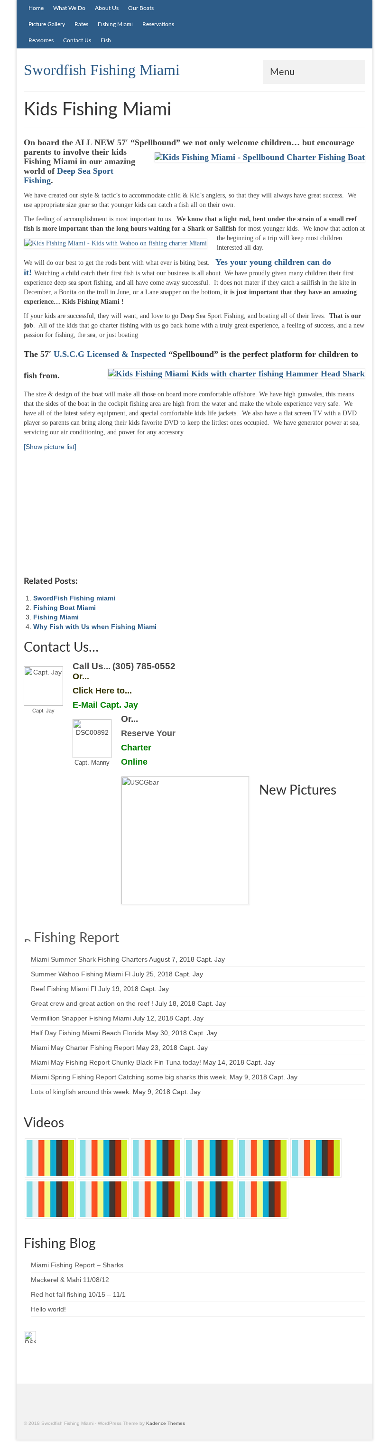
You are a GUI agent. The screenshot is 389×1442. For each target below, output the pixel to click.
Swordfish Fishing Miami (102, 69)
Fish (106, 40)
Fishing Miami (115, 24)
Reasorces (41, 40)
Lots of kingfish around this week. (81, 1092)
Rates (81, 24)
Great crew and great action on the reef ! (92, 1003)
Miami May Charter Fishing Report (82, 1047)
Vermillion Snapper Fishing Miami (81, 1018)
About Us (107, 8)
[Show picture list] (50, 446)
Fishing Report (76, 938)
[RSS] (30, 1337)
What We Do (69, 8)
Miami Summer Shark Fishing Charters (89, 959)
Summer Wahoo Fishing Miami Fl (80, 974)
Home (36, 8)
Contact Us (77, 40)
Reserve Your (148, 733)
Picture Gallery (46, 24)
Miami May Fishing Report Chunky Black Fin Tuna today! (116, 1062)
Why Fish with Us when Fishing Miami (95, 626)
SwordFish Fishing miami (74, 598)
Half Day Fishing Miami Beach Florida (87, 1033)
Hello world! (48, 1309)
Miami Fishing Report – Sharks (77, 1265)
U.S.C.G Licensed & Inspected (110, 354)
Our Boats (141, 8)
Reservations (158, 24)
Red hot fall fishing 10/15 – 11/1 (78, 1294)
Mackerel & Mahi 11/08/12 (70, 1279)
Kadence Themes (165, 1423)
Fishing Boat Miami (64, 607)
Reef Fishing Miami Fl (63, 989)
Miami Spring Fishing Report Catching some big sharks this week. (129, 1077)
